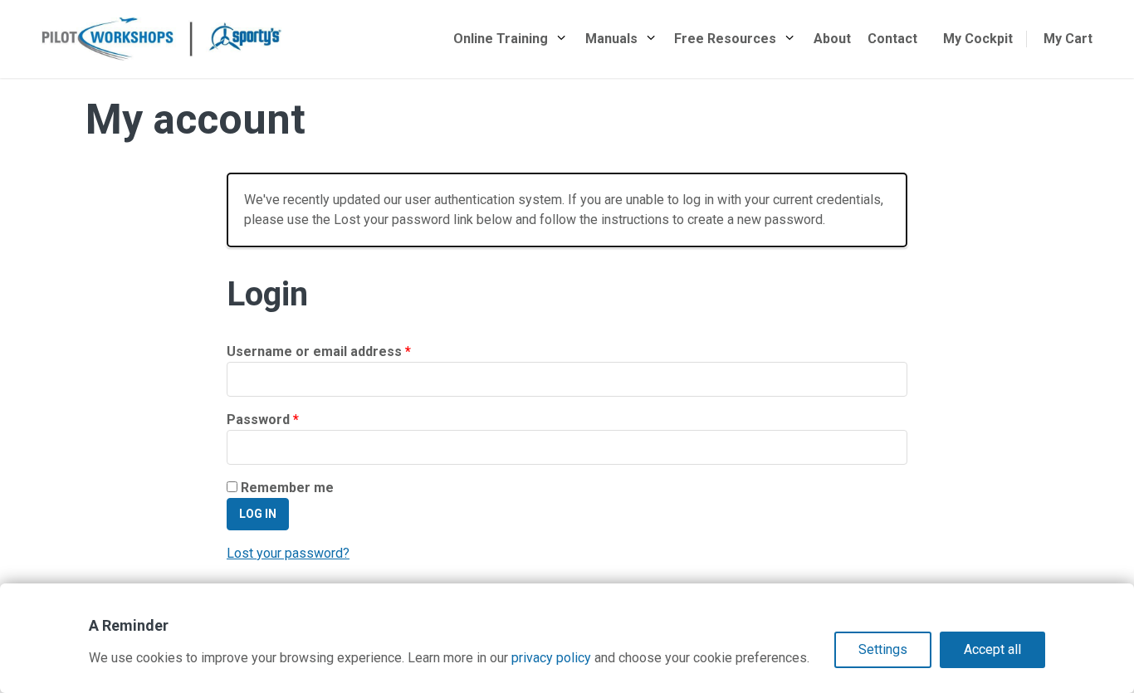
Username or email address (347, 351)
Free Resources (725, 38)
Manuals (611, 38)
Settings (882, 649)
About (832, 38)
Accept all (992, 649)
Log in (257, 513)
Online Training (500, 38)
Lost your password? (288, 553)
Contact (892, 38)
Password (290, 419)
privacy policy (551, 658)
